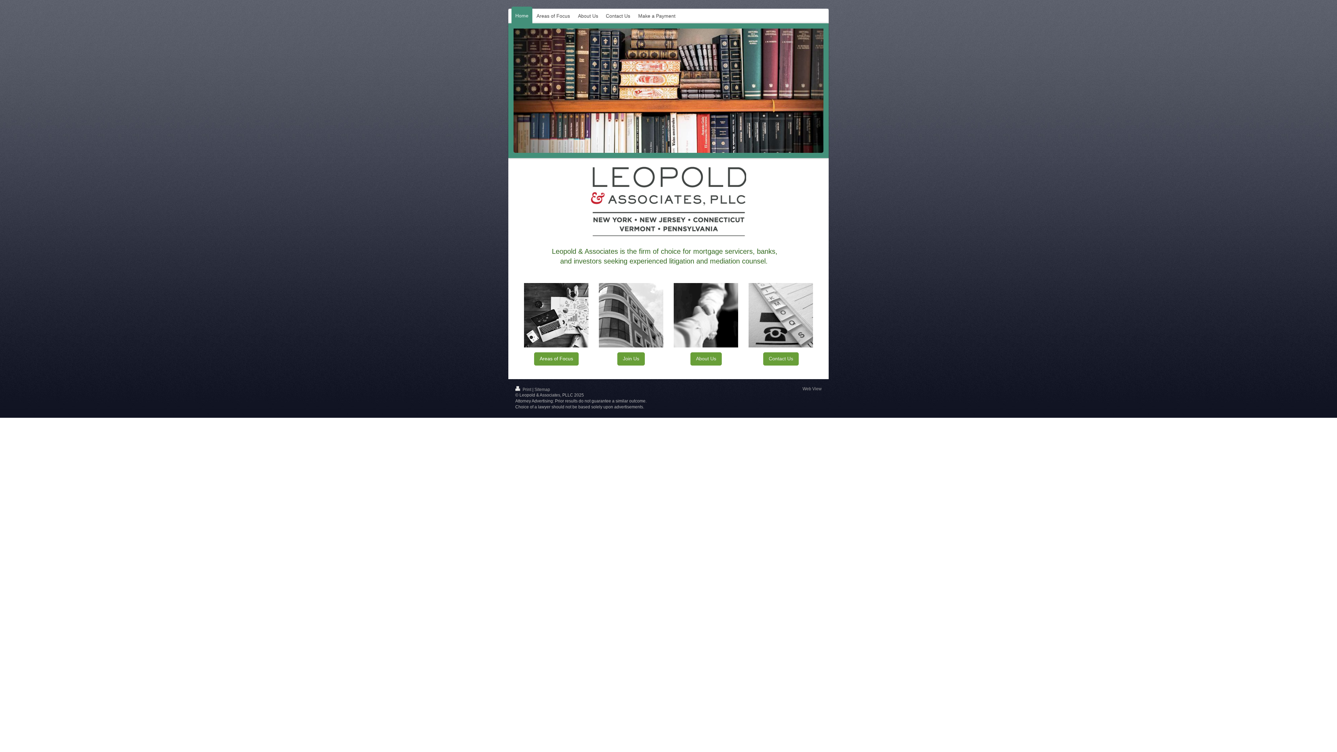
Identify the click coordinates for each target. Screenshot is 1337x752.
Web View (812, 388)
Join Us (631, 358)
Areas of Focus (556, 358)
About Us (706, 358)
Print (527, 389)
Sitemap (542, 389)
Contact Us (781, 358)
